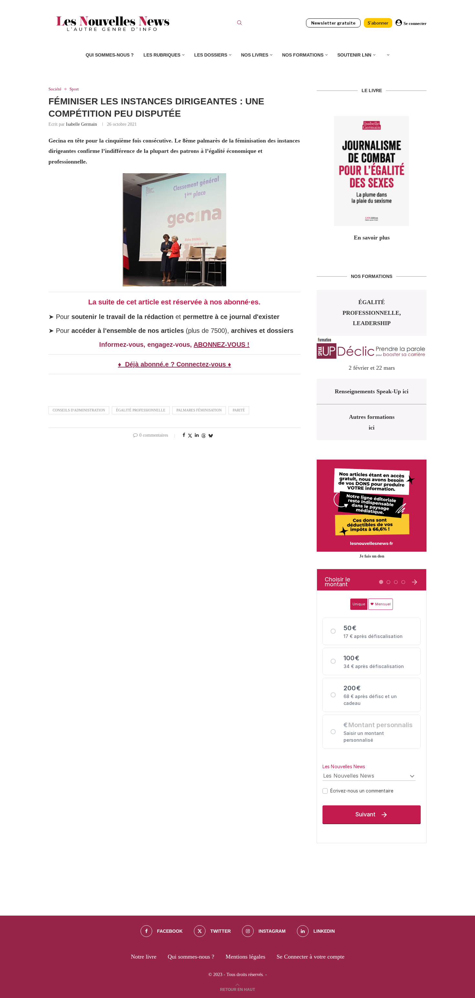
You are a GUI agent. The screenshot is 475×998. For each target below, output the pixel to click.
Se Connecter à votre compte (310, 956)
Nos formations (302, 55)
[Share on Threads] (203, 436)
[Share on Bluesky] (210, 436)
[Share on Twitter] (190, 436)
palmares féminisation (199, 410)
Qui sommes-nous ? (110, 55)
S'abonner (378, 23)
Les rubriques (161, 55)
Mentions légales (245, 956)
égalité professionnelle (140, 410)
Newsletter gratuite (333, 23)
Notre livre (143, 956)
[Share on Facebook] (184, 435)
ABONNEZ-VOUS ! (221, 344)
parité (239, 410)
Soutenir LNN (354, 55)
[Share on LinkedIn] (197, 435)
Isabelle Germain (81, 124)
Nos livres (254, 55)
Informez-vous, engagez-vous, (146, 344)
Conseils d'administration (79, 410)
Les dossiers (210, 55)
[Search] (239, 23)
